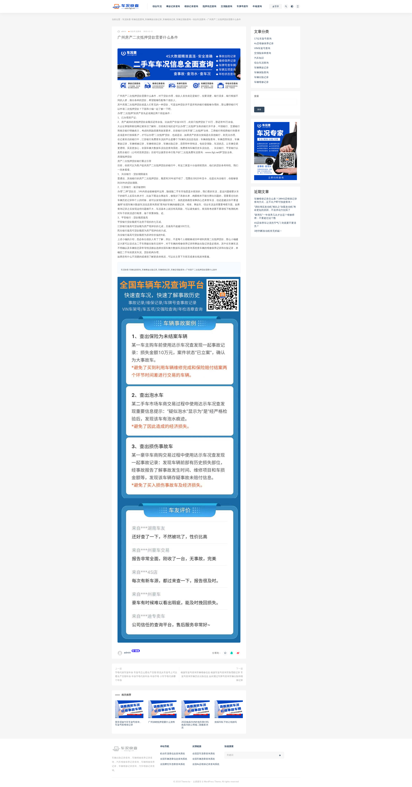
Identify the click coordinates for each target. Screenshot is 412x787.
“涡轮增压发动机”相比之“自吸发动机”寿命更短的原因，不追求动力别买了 (275, 208)
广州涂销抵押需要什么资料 (161, 722)
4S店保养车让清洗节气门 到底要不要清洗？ (275, 224)
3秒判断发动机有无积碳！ (268, 231)
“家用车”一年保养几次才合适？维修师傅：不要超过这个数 (274, 216)
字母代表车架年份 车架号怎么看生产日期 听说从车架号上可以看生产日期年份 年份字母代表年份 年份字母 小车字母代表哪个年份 (146, 676)
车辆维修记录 (261, 82)
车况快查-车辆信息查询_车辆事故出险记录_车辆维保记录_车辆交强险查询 (156, 20)
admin (127, 652)
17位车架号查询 (263, 38)
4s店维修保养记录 (264, 43)
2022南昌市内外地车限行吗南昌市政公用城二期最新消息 (195, 725)
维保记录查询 (191, 6)
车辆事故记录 (261, 67)
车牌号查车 (242, 6)
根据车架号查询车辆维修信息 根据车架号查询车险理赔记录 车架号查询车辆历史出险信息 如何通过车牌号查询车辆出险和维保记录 (212, 676)
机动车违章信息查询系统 (172, 754)
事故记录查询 (173, 6)
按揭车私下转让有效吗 (226, 722)
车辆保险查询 (261, 72)
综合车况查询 (199, 20)
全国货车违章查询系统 (203, 754)
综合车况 (157, 6)
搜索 (256, 96)
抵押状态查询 (209, 6)
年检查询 (257, 6)
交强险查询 (226, 6)
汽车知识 (259, 58)
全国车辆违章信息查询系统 (173, 759)
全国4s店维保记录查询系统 (205, 764)
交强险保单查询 (262, 53)
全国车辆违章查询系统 (203, 759)
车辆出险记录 (261, 77)
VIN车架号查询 (262, 48)
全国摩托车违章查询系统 (172, 764)
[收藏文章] (225, 653)
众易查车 (197, 782)
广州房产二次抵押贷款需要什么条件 (201, 270)
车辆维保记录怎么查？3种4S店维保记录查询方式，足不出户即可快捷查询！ (275, 200)
